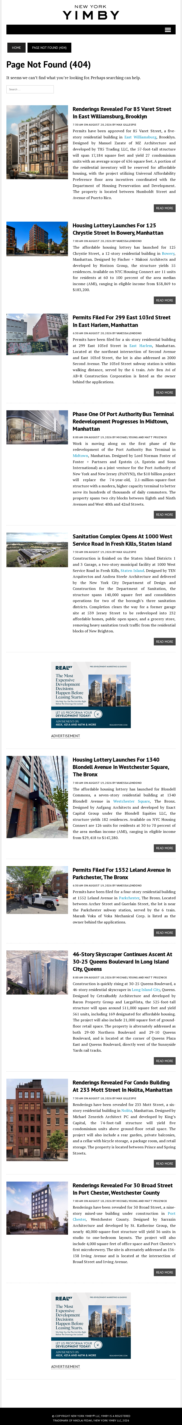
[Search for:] (30, 88)
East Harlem (140, 345)
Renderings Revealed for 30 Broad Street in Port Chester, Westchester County (123, 1189)
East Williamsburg (140, 137)
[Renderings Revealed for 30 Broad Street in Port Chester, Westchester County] (37, 1231)
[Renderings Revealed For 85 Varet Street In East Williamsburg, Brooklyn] (37, 176)
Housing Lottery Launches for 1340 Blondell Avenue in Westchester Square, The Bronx (121, 767)
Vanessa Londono (129, 241)
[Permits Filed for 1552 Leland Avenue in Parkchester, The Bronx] (37, 910)
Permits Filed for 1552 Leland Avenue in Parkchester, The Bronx (122, 873)
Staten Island (132, 570)
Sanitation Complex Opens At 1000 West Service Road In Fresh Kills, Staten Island (122, 540)
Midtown (80, 455)
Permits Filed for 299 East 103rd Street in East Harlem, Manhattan (122, 321)
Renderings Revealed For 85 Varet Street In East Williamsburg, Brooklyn (122, 112)
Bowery (168, 253)
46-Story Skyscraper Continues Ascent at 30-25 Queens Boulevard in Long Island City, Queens (122, 961)
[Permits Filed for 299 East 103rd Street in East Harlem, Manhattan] (37, 352)
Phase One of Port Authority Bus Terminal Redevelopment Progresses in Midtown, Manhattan (123, 421)
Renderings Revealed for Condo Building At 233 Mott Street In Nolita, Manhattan (122, 1086)
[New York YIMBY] (91, 12)
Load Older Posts (91, 1392)
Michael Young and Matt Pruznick (141, 437)
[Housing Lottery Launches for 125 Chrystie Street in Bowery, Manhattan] (37, 253)
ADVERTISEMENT (65, 735)
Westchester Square (131, 801)
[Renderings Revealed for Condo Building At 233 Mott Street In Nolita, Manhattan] (37, 1158)
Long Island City (146, 989)
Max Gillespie (126, 124)
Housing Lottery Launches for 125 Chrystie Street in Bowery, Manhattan (118, 229)
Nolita (126, 1110)
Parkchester (129, 897)
